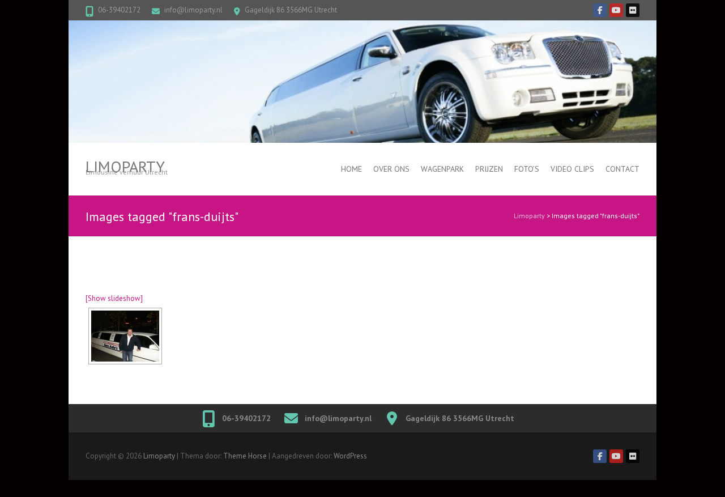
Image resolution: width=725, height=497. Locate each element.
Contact (622, 169)
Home (351, 169)
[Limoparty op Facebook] (600, 10)
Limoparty (125, 166)
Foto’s (526, 169)
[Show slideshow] (114, 298)
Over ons (391, 169)
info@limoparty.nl (193, 10)
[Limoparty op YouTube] (616, 10)
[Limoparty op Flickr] (632, 10)
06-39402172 (119, 10)
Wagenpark (442, 169)
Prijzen (489, 169)
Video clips (572, 169)
